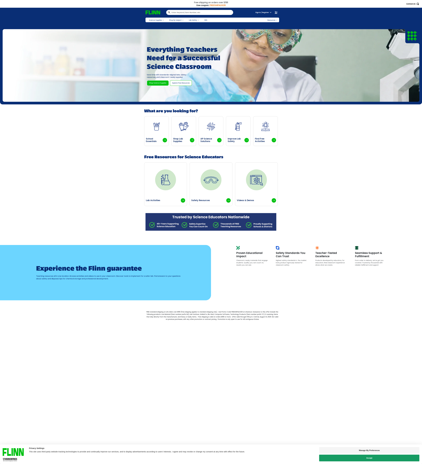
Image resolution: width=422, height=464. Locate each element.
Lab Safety (193, 20)
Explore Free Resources (181, 83)
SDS (205, 20)
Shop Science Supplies (157, 83)
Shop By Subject (175, 20)
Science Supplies (155, 20)
